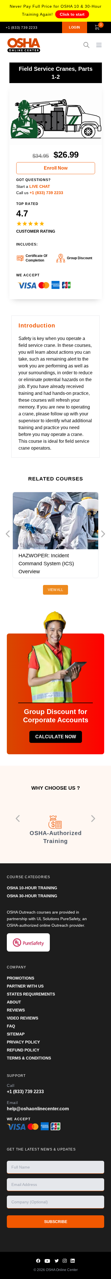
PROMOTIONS (20, 978)
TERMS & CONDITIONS (29, 1058)
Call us (39, 193)
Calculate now (55, 736)
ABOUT (14, 1002)
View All (55, 590)
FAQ (11, 1026)
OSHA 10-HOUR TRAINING (32, 888)
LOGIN (74, 27)
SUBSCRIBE (55, 1221)
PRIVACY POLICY (23, 1042)
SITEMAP (15, 1034)
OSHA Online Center (62, 1270)
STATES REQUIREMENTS (31, 994)
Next (103, 533)
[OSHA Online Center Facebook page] (38, 1261)
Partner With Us (25, 986)
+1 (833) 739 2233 (21, 27)
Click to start (72, 14)
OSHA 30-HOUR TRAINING (32, 896)
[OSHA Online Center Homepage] (24, 45)
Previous (7, 533)
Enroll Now (55, 168)
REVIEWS (16, 1010)
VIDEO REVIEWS (22, 1018)
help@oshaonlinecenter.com (38, 1108)
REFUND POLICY (23, 1050)
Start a (33, 186)
